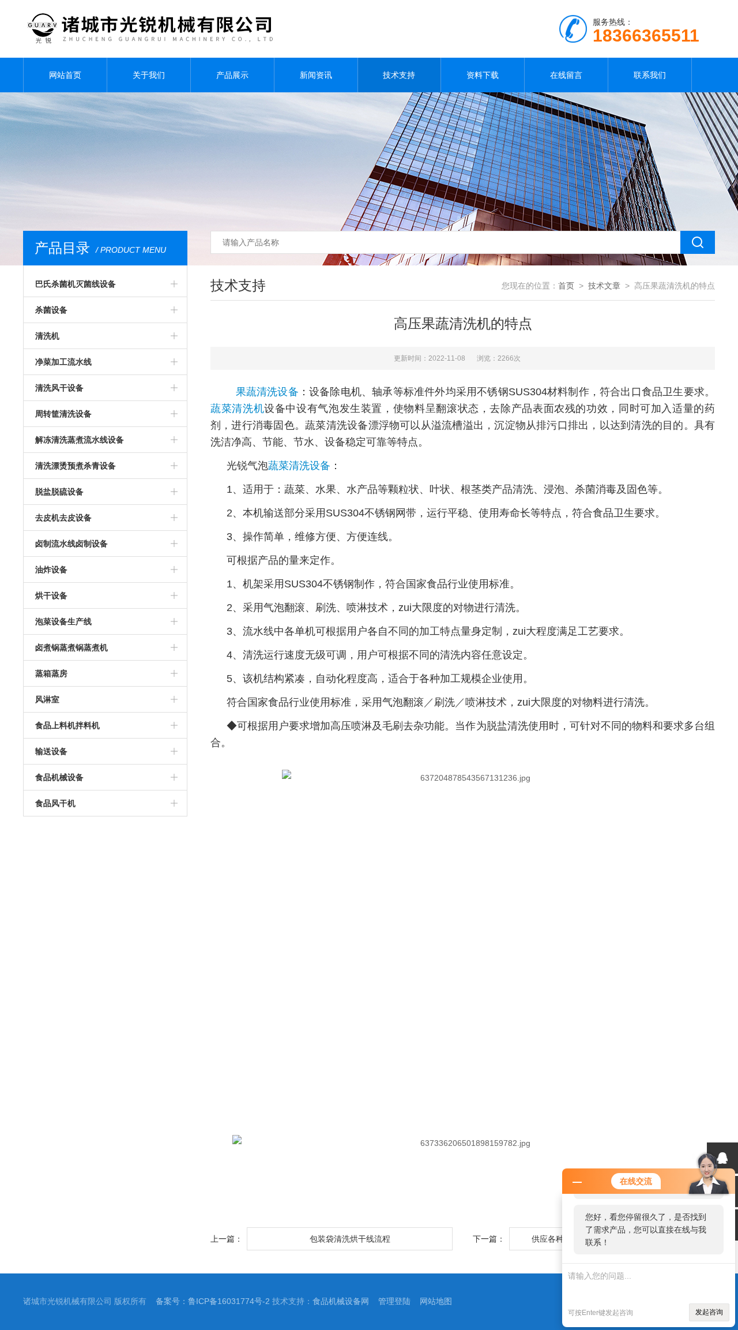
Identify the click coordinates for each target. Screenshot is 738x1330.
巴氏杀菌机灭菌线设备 (75, 284)
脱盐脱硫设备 (59, 491)
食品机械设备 (59, 777)
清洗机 (47, 335)
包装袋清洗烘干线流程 (350, 1238)
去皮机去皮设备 (63, 517)
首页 (566, 285)
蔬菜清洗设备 (299, 465)
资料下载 (482, 75)
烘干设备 (51, 595)
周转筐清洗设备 (63, 413)
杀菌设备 (51, 309)
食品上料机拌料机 (67, 725)
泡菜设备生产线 (63, 621)
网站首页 (65, 75)
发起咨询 (709, 1312)
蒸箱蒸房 (51, 673)
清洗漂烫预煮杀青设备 (75, 465)
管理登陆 (394, 1301)
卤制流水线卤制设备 (71, 543)
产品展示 (232, 75)
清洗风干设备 (59, 387)
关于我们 (149, 75)
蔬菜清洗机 (237, 408)
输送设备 (51, 751)
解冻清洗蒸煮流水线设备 (79, 439)
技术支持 (399, 75)
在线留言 (566, 75)
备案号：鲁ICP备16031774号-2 (213, 1301)
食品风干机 (55, 803)
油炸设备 (51, 569)
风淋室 (47, 699)
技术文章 (604, 285)
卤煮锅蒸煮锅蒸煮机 (71, 647)
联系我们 (650, 75)
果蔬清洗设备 (267, 392)
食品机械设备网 (340, 1301)
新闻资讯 (316, 75)
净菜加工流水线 (63, 361)
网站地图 (436, 1301)
